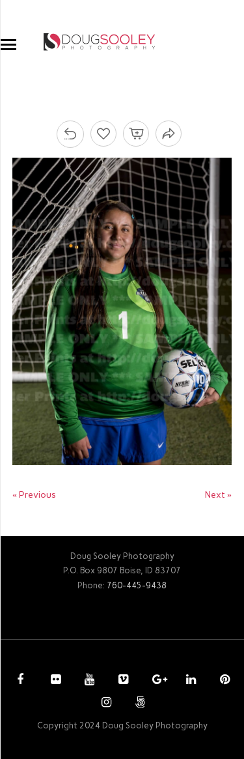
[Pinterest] (223, 680)
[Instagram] (105, 703)
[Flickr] (54, 680)
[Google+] (155, 680)
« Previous (34, 494)
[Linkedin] (189, 680)
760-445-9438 (137, 585)
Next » (218, 494)
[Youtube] (88, 680)
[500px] (138, 703)
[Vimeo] (121, 680)
